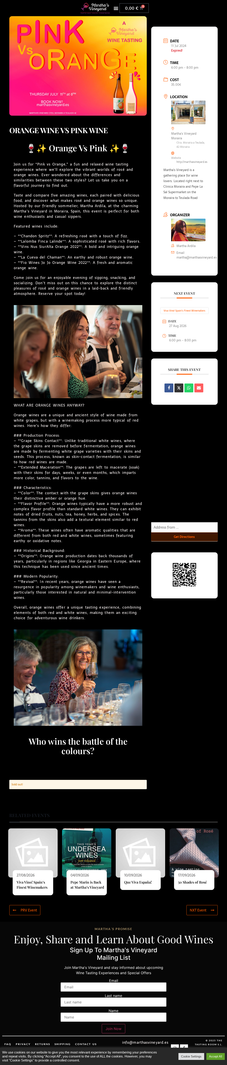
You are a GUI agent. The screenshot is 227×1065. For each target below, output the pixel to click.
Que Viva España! (138, 882)
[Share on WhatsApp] (188, 388)
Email (113, 980)
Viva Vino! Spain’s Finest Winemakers (184, 311)
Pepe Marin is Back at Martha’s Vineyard (87, 885)
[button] (115, 8)
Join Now (113, 1028)
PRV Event (29, 910)
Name (113, 1010)
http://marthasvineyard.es (191, 162)
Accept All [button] (215, 1056)
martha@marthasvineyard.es (196, 257)
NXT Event (198, 910)
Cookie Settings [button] (191, 1056)
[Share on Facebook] (168, 388)
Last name (113, 995)
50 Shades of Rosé (192, 882)
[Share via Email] (198, 388)
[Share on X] (178, 388)
